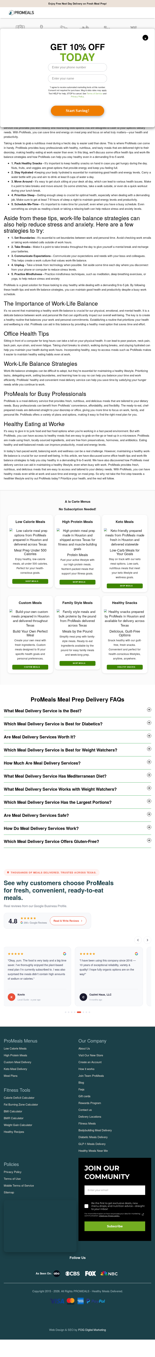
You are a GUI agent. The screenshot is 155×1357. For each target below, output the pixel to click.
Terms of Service (94, 93)
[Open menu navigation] (5, 13)
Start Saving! (77, 110)
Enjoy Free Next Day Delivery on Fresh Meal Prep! (77, 3)
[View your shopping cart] (149, 12)
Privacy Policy (77, 96)
